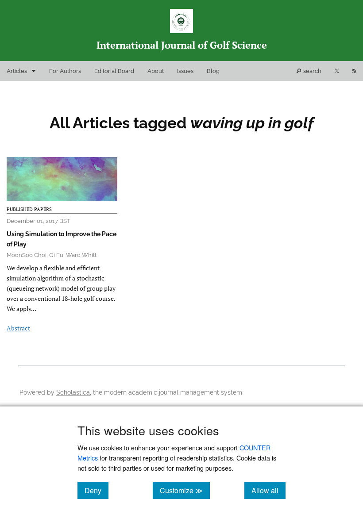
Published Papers (29, 209)
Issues (185, 71)
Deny (96, 490)
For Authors (65, 71)
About (155, 71)
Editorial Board (114, 71)
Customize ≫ (185, 490)
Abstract (18, 328)
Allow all (268, 490)
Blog (213, 71)
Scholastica (73, 392)
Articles (17, 71)
